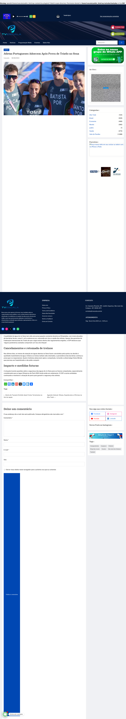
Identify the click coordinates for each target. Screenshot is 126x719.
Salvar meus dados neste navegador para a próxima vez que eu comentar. (31, 470)
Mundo (6, 49)
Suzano (104, 449)
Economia (92, 121)
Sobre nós (45, 305)
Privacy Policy (46, 308)
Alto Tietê (92, 115)
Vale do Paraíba (94, 134)
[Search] (122, 42)
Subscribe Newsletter (48, 313)
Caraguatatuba (94, 446)
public (91, 128)
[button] (91, 281)
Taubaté (92, 452)
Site (5, 460)
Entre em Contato (47, 321)
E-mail (6, 450)
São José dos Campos (114, 449)
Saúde (91, 131)
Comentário (8, 418)
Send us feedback (47, 318)
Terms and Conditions (48, 310)
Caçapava (103, 446)
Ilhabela (111, 446)
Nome (6, 440)
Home (5, 42)
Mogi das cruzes (95, 449)
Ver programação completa (109, 16)
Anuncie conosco (47, 316)
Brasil (91, 118)
